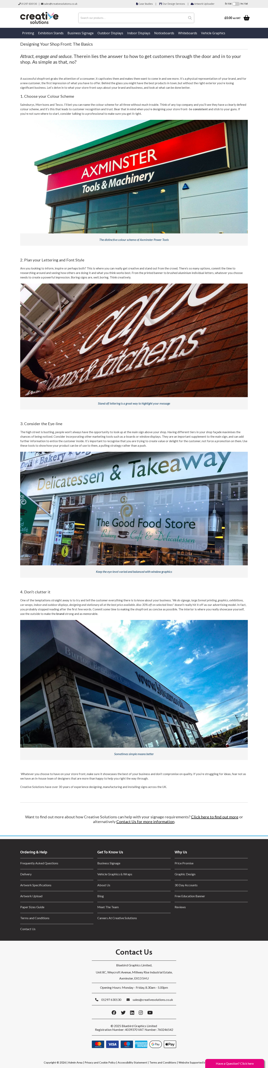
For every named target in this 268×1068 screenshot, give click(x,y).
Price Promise (184, 863)
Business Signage (80, 33)
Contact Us (28, 929)
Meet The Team (108, 907)
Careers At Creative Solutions (117, 918)
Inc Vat (244, 3)
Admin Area (75, 1062)
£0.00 (232, 18)
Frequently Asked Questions (39, 863)
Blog (100, 896)
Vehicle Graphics (213, 33)
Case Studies (145, 3)
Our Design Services (173, 3)
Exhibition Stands (51, 33)
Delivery (26, 874)
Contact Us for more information (145, 821)
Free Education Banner (190, 896)
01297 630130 (29, 3)
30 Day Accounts (186, 885)
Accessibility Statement (132, 1062)
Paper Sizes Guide (32, 907)
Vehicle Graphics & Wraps (114, 874)
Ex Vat (228, 3)
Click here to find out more (214, 816)
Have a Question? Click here (235, 1063)
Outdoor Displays (110, 33)
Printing (28, 33)
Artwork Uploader (204, 3)
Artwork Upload (31, 896)
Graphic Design (185, 874)
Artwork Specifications (35, 885)
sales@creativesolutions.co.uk (60, 3)
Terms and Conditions (34, 918)
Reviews (180, 907)
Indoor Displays (138, 33)
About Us (103, 885)
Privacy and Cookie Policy (100, 1062)
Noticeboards (164, 33)
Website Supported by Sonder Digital (201, 1062)
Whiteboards (187, 33)
